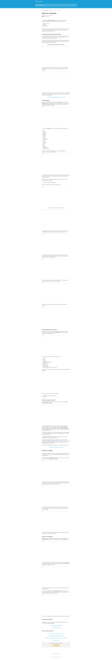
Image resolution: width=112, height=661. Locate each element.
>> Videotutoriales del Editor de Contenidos (56, 635)
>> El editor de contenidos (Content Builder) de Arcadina (56, 97)
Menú (52, 10)
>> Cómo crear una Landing (56, 627)
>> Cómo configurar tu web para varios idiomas (56, 633)
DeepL (64, 440)
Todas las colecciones (45, 10)
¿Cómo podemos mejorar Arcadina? (56, 656)
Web (50, 10)
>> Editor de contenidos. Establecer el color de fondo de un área (56, 637)
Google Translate (60, 440)
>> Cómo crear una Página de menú (56, 625)
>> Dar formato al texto (56, 640)
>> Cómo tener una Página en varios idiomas (56, 447)
